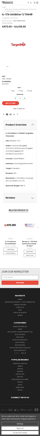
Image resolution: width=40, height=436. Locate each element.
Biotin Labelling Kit (20, 350)
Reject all (20, 428)
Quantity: (20, 94)
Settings (20, 424)
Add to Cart (29, 255)
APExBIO (20, 366)
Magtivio (20, 377)
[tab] (20, 125)
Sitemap (20, 315)
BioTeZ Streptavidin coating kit (20, 348)
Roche (20, 385)
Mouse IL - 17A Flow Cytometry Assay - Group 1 (29, 244)
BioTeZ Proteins (20, 345)
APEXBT (20, 329)
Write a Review (7, 23)
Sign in (16, 312)
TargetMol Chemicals (20, 363)
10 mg (29, 91)
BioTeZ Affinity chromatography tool (20, 332)
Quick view (10, 249)
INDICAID (20, 382)
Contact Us (20, 307)
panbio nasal (20, 387)
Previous (2, 227)
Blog (20, 310)
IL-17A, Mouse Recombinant (10, 243)
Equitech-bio (20, 374)
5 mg (21, 91)
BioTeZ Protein (20, 342)
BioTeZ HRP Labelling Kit (20, 340)
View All (20, 390)
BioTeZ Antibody (20, 334)
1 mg (12, 91)
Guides (20, 299)
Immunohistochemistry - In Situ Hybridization (20, 302)
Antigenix (20, 371)
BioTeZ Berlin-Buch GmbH (20, 379)
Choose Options (10, 253)
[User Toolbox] (31, 2)
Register (23, 312)
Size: (20, 88)
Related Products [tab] (18, 210)
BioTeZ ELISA (20, 337)
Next (37, 227)
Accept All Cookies (20, 433)
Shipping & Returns (20, 305)
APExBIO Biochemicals (20, 326)
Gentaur (20, 369)
